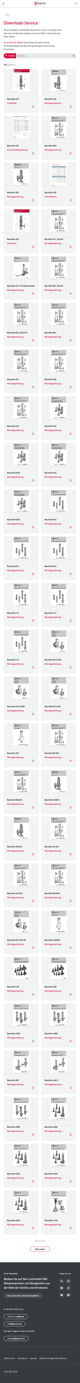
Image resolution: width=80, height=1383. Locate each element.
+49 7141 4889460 (15, 1316)
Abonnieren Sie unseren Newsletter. (23, 1295)
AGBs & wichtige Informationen (53, 1358)
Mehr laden (40, 1249)
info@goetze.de (14, 1323)
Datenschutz (9, 1358)
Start (8, 15)
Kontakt (33, 1358)
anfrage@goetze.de (16, 1338)
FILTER (12, 55)
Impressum (22, 1358)
